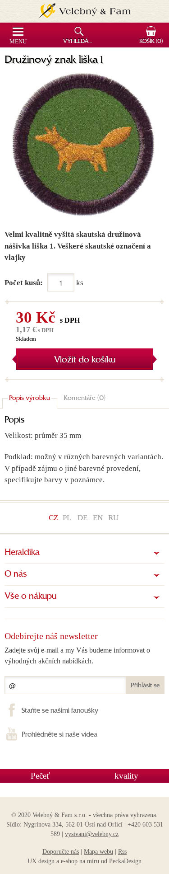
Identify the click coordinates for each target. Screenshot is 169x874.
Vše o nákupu (30, 596)
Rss (122, 851)
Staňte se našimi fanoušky (60, 710)
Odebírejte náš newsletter (51, 636)
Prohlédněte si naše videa (59, 734)
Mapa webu (98, 851)
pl (67, 517)
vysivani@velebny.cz (92, 834)
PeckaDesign (125, 861)
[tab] (29, 399)
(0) (151, 41)
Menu (18, 41)
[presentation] (29, 399)
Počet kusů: (24, 282)
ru (113, 517)
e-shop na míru (80, 861)
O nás (16, 574)
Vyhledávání (80, 41)
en (98, 517)
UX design (41, 861)
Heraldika (22, 552)
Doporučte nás (60, 851)
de (82, 517)
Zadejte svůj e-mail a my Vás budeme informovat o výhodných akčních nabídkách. (77, 655)
